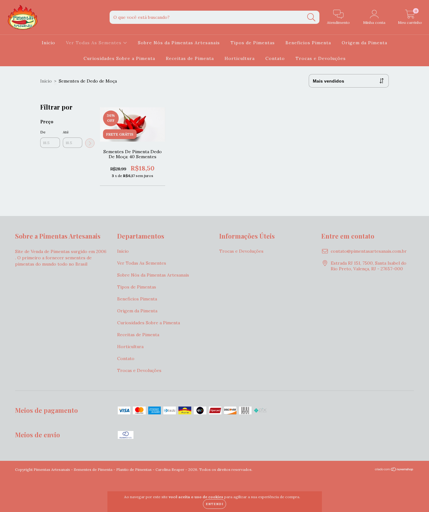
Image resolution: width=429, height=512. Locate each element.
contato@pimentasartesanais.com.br (369, 251)
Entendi (214, 504)
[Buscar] (311, 17)
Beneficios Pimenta (308, 43)
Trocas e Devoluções (321, 58)
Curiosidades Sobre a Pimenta (119, 58)
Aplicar (90, 143)
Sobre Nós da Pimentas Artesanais (179, 43)
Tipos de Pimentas (253, 43)
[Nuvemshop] (394, 470)
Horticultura (240, 58)
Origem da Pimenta (364, 43)
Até (66, 132)
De (43, 132)
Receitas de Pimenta (190, 58)
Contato (275, 58)
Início (48, 43)
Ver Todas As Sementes (94, 43)
